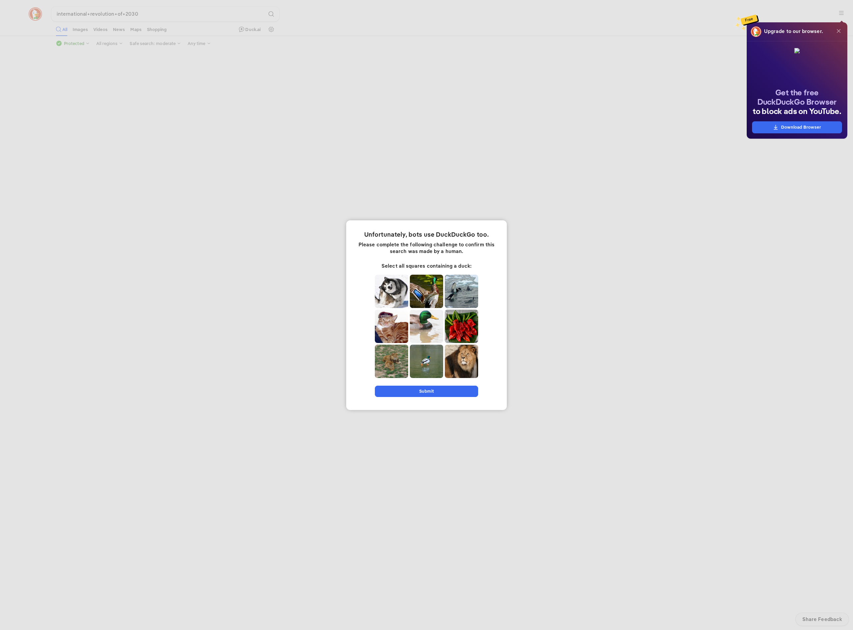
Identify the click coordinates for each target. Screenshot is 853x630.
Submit (426, 391)
